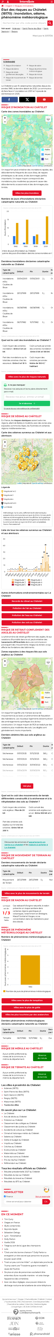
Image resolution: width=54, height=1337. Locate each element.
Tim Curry (8, 1219)
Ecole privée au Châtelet (15, 1150)
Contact (49, 1299)
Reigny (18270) (10, 1098)
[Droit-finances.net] (40, 1323)
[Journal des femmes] (14, 1318)
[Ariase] (14, 1334)
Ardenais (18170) (11, 1088)
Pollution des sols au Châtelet (27, 622)
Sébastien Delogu (12, 1232)
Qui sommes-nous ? (9, 1299)
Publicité (41, 1299)
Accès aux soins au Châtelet (16, 1156)
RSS (19, 1302)
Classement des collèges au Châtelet (20, 1123)
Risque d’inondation (13, 66)
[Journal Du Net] (14, 1323)
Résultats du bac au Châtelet (16, 1175)
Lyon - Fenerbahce (12, 1236)
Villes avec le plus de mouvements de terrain (27, 893)
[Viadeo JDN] (40, 1328)
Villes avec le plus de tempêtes (27, 1000)
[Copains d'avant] (14, 1328)
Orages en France (12, 1222)
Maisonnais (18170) (12, 1102)
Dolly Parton (9, 1239)
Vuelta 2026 (9, 1242)
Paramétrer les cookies (16, 1304)
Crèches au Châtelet (13, 1146)
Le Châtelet (9, 1113)
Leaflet (19, 166)
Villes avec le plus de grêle (27, 1007)
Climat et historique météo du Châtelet (21, 1133)
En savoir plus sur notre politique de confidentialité (22, 408)
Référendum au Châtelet (15, 1163)
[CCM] (40, 1318)
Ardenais (16, 28)
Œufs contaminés (12, 1226)
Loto (6, 1249)
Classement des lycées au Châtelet (19, 1126)
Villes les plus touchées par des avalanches (27, 1014)
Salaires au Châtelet (12, 1136)
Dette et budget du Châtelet (16, 1140)
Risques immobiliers (24, 6)
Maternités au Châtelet (14, 1153)
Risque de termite (35, 78)
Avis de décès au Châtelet (15, 1117)
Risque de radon (35, 66)
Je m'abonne (25, 403)
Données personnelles (41, 1302)
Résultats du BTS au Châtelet (17, 1181)
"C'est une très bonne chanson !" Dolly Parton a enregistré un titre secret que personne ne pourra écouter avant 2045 (26, 1255)
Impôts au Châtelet (12, 1143)
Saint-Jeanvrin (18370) (14, 1095)
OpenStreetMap (37, 166)
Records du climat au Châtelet (27, 601)
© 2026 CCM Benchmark (33, 1307)
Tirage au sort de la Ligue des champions (22, 1246)
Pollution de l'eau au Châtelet (27, 615)
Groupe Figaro (17, 1307)
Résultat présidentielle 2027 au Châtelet (22, 1172)
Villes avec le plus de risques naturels (27, 377)
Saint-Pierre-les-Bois (31, 28)
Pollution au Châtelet (13, 1120)
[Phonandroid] (40, 1334)
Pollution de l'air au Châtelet (27, 608)
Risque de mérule (35, 74)
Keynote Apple (11, 1229)
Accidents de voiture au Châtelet (18, 1130)
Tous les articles (10, 1302)
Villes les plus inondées (27, 193)
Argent (9, 6)
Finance (9, 1196)
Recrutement (27, 1302)
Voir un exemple (42, 1196)
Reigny (14, 31)
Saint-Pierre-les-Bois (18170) (16, 1092)
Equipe (20, 1299)
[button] (5, 118)
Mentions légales (40, 1304)
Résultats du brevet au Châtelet (18, 1178)
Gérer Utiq (29, 1304)
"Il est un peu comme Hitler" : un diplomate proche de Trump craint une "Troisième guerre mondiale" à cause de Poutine (28, 1265)
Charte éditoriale (31, 1299)
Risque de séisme (12, 69)
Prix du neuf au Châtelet (14, 1160)
